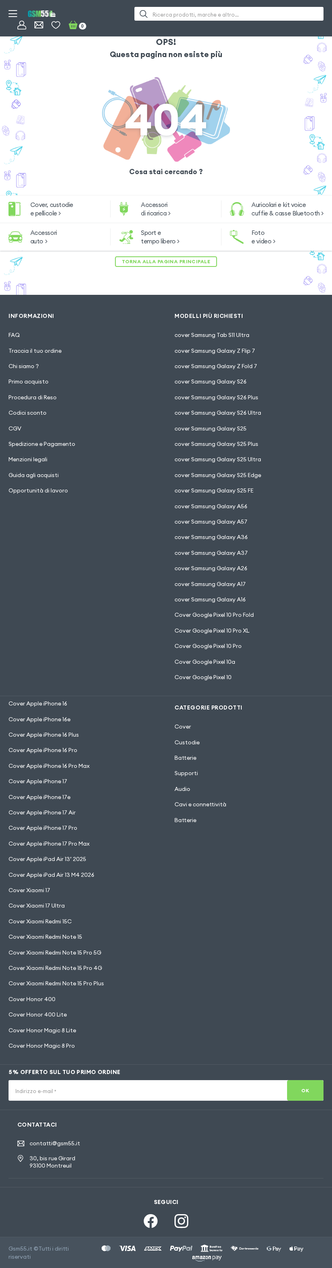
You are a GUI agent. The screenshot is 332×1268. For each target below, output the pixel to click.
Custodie (187, 742)
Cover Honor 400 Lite (38, 1014)
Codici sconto (28, 412)
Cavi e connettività (200, 804)
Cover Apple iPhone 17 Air (42, 812)
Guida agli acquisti (34, 475)
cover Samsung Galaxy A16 (210, 599)
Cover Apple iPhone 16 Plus (44, 734)
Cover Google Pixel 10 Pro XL (212, 630)
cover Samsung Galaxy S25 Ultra (218, 459)
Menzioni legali (28, 459)
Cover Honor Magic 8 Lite (42, 1030)
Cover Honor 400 (32, 999)
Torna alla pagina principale (166, 261)
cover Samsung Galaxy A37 (211, 552)
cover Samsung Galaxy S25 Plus (216, 444)
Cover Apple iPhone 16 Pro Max (49, 765)
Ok (305, 1090)
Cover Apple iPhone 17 (38, 781)
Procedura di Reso (33, 397)
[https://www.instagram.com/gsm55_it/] (181, 1221)
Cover (183, 726)
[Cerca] (143, 14)
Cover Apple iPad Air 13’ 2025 (47, 859)
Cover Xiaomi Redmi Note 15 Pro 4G (55, 968)
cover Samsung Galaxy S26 (211, 381)
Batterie (185, 757)
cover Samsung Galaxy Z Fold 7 (216, 366)
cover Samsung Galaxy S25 (211, 428)
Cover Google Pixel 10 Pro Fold (214, 614)
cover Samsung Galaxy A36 (211, 537)
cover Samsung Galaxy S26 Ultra (218, 412)
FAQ (14, 335)
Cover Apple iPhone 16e (39, 719)
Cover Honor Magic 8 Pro (42, 1045)
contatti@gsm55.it (55, 1143)
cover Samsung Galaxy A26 (211, 568)
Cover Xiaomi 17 (29, 890)
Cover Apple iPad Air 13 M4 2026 (51, 874)
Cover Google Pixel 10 (203, 677)
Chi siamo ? (24, 366)
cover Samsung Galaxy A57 (211, 521)
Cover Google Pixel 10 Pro (208, 646)
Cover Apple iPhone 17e (39, 797)
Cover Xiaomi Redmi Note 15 (45, 936)
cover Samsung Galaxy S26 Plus (216, 397)
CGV (15, 428)
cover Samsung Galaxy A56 (211, 506)
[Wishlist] (55, 25)
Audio (182, 789)
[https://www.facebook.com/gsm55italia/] (150, 1221)
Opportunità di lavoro (38, 490)
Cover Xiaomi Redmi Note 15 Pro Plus (56, 983)
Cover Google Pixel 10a (205, 661)
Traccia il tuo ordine (35, 350)
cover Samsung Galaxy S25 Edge (218, 475)
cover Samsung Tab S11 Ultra (212, 335)
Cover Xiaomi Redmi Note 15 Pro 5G (55, 952)
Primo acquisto (29, 381)
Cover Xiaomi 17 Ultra (37, 905)
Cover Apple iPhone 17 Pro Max (49, 843)
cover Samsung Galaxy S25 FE (214, 490)
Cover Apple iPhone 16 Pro (43, 750)
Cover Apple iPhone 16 (38, 703)
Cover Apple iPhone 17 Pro (43, 827)
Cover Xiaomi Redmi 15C (40, 921)
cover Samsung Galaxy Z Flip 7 (215, 350)
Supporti (186, 773)
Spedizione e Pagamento (42, 444)
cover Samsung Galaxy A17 (210, 584)
